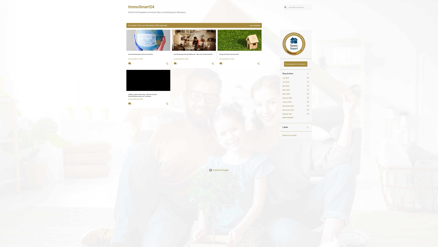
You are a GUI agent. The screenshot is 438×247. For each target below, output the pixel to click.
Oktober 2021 (287, 114)
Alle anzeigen (255, 25)
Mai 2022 (286, 86)
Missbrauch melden (290, 135)
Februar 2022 (287, 98)
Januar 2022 (287, 102)
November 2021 (288, 110)
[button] (167, 63)
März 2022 (286, 94)
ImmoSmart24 (141, 7)
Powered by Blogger (220, 170)
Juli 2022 (286, 78)
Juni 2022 (286, 82)
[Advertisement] (270, 64)
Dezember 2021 (288, 106)
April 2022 (286, 90)
